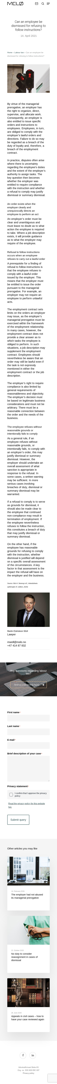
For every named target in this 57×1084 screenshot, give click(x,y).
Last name (13, 726)
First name (13, 712)
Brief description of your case (24, 753)
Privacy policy (28, 1073)
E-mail (11, 740)
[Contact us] (36, 3)
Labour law (19, 52)
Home (9, 52)
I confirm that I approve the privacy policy (31, 794)
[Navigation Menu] (48, 3)
